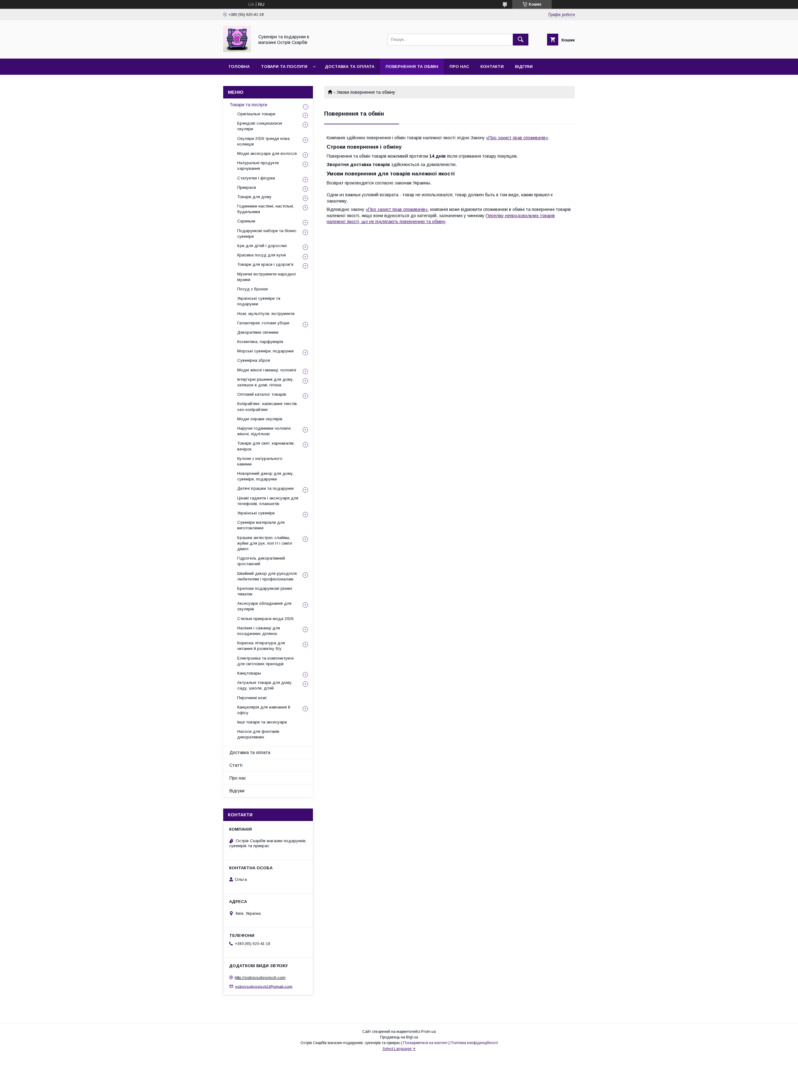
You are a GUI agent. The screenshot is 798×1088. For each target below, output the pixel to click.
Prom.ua (428, 1031)
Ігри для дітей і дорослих (262, 245)
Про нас (459, 66)
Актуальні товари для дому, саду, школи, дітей (264, 685)
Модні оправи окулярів (259, 419)
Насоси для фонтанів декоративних (258, 734)
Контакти (492, 66)
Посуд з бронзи (252, 289)
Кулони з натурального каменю (259, 461)
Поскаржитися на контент (425, 1043)
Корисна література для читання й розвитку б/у (261, 646)
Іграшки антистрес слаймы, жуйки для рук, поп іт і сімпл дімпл (264, 543)
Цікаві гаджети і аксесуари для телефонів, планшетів (267, 501)
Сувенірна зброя (253, 360)
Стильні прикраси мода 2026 (265, 618)
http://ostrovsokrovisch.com (260, 977)
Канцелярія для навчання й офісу (263, 710)
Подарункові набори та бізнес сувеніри (266, 233)
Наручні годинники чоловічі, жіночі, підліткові (264, 431)
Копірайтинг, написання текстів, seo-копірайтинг (267, 406)
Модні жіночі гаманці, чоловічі (266, 370)
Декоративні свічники (257, 332)
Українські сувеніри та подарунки (258, 301)
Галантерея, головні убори (263, 323)
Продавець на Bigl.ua (399, 1037)
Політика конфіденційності (474, 1043)
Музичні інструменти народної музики (266, 277)
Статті (236, 765)
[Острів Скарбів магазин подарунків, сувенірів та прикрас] (237, 50)
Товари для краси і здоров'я (265, 264)
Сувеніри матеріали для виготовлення (261, 525)
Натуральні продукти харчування (258, 165)
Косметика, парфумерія (260, 341)
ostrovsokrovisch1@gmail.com (263, 986)
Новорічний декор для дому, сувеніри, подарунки (265, 476)
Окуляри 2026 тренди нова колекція (263, 141)
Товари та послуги (284, 66)
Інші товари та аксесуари (262, 722)
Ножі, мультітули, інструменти (266, 313)
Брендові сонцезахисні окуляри (259, 126)
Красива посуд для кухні (261, 255)
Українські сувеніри (256, 513)
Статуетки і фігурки (256, 178)
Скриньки (246, 221)
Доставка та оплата (349, 66)
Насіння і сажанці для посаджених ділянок (258, 631)
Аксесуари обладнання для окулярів (264, 606)
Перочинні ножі (252, 697)
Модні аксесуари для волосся (267, 153)
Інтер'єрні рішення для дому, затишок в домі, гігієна (265, 382)
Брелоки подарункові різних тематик (264, 591)
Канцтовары (249, 673)
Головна (239, 66)
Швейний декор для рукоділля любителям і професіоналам (267, 576)
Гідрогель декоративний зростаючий (261, 561)
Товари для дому (254, 196)
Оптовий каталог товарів (261, 394)
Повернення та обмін (412, 66)
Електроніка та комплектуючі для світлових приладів (265, 661)
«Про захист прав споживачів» (517, 137)
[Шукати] (520, 39)
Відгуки (524, 66)
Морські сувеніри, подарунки (265, 351)
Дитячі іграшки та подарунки (265, 488)
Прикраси (246, 187)
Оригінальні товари (256, 114)
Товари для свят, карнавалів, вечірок (266, 446)
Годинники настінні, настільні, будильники (265, 209)
